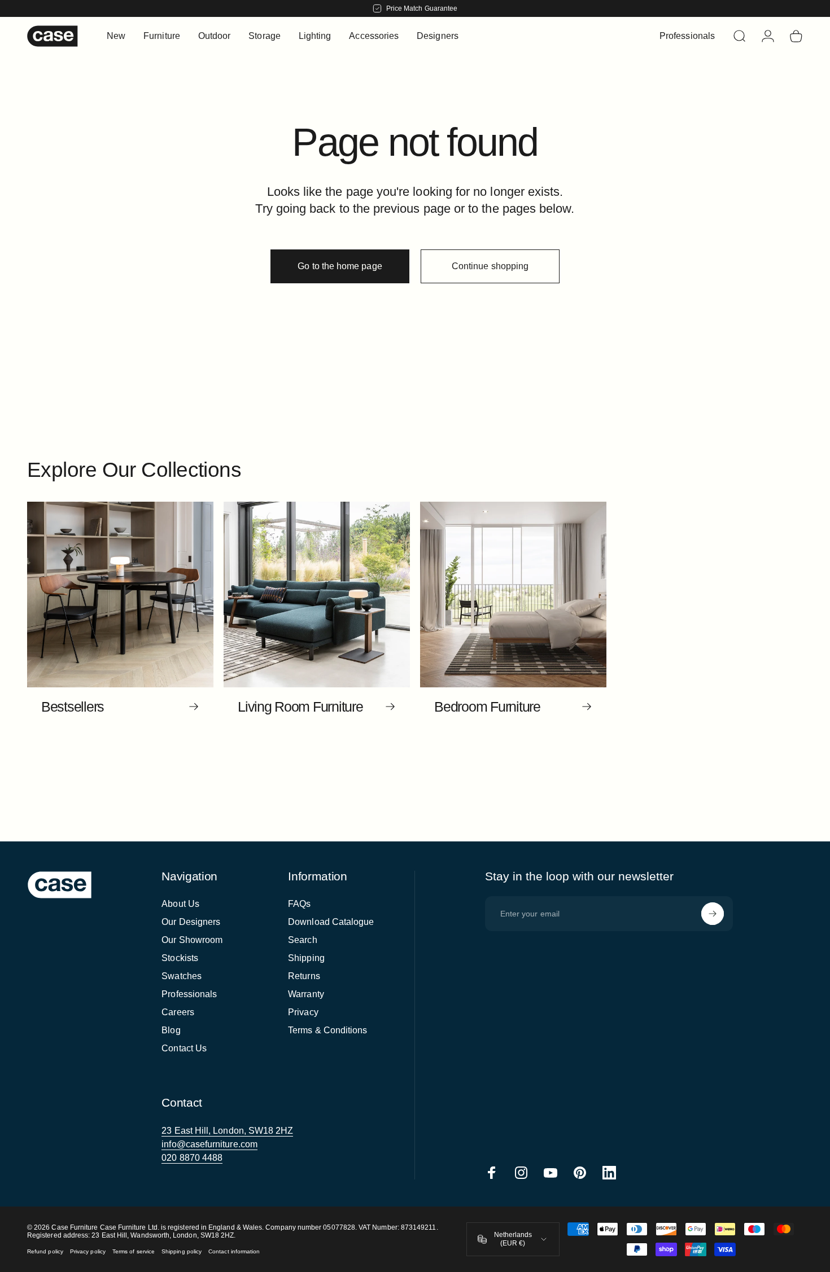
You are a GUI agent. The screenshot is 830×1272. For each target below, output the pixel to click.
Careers (177, 1012)
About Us (180, 904)
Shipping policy (181, 1251)
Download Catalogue (331, 922)
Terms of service (133, 1251)
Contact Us (184, 1048)
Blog (170, 1030)
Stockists (179, 958)
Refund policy (45, 1251)
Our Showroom (191, 940)
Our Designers (190, 922)
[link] (227, 1131)
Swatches (181, 976)
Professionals (189, 994)
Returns (304, 976)
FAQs (299, 904)
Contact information (234, 1251)
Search (302, 940)
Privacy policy (88, 1251)
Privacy (303, 1012)
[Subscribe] (712, 913)
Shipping (306, 958)
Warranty (306, 994)
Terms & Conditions (327, 1030)
